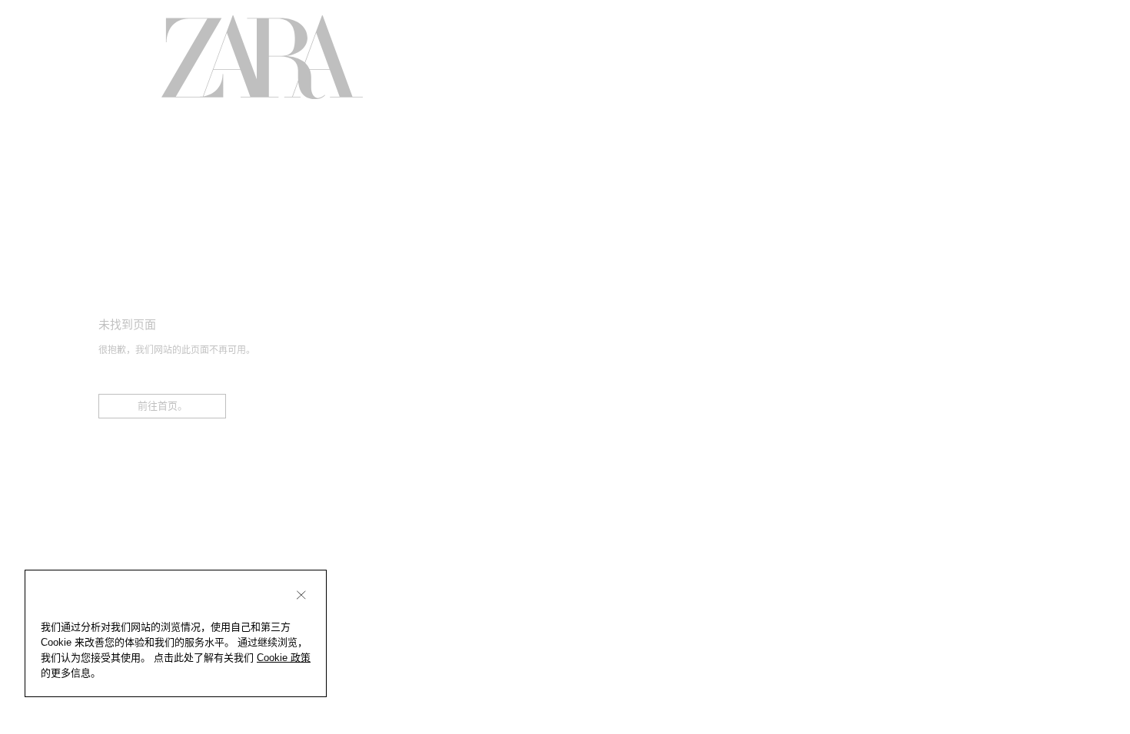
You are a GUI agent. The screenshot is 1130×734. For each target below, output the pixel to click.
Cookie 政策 (284, 657)
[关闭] (301, 595)
